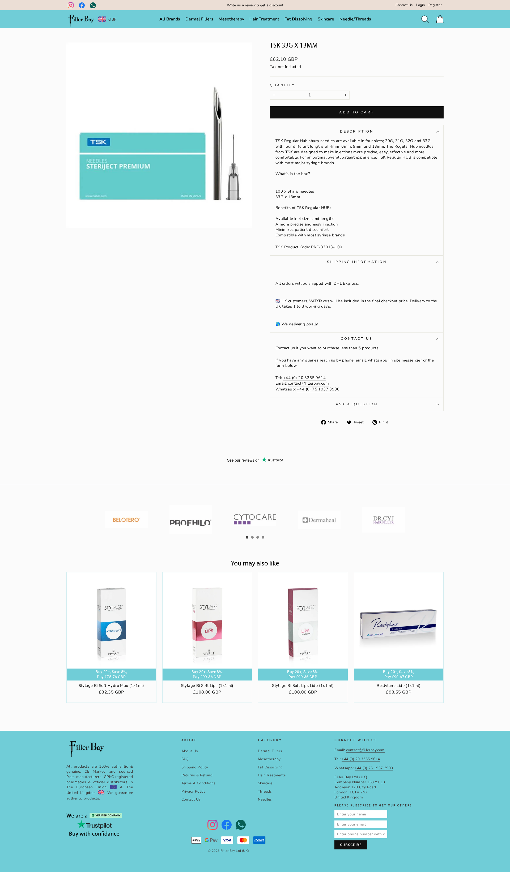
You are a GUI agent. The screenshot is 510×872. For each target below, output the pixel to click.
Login (420, 5)
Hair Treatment (264, 19)
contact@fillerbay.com (308, 383)
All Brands (169, 19)
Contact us (356, 338)
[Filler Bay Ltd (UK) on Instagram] (70, 5)
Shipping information (357, 262)
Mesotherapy (231, 19)
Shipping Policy (194, 767)
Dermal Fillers (199, 19)
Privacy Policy (193, 791)
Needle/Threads (355, 19)
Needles (265, 799)
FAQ (185, 759)
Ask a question (357, 404)
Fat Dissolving (298, 19)
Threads (265, 791)
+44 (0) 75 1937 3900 (318, 389)
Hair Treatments (272, 775)
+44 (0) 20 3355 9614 (304, 377)
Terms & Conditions (198, 783)
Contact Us (404, 5)
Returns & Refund (196, 775)
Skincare (326, 19)
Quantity (282, 85)
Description (356, 131)
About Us (189, 751)
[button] (247, 537)
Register (435, 5)
